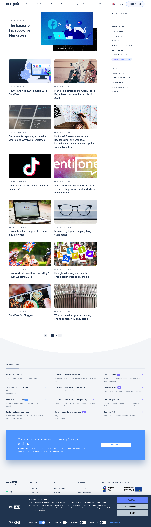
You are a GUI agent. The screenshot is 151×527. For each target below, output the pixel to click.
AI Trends (116, 41)
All (113, 22)
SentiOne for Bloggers (21, 315)
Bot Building (117, 50)
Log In (121, 4)
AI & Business (117, 31)
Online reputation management (84, 493)
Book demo (115, 445)
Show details (115, 523)
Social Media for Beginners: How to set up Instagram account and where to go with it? (74, 189)
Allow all (132, 500)
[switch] (63, 522)
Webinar (115, 92)
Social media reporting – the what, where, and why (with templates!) (28, 138)
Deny (132, 513)
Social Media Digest (120, 87)
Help (10, 492)
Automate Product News (122, 45)
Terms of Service (60, 488)
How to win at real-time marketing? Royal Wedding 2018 (29, 275)
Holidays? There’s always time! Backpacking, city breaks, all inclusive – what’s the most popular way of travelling (74, 142)
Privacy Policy (58, 492)
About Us (33, 488)
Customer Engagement (121, 64)
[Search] (113, 13)
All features (81, 488)
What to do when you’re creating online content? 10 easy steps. (72, 317)
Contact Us (34, 492)
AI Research (117, 36)
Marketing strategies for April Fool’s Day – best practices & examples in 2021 (74, 94)
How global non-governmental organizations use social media (71, 275)
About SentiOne (118, 27)
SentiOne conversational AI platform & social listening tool (12, 4)
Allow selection (133, 506)
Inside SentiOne (118, 73)
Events (115, 69)
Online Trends (118, 82)
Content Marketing (17, 21)
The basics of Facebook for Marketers (20, 30)
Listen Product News (121, 78)
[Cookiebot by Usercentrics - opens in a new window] (14, 522)
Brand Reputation (119, 55)
